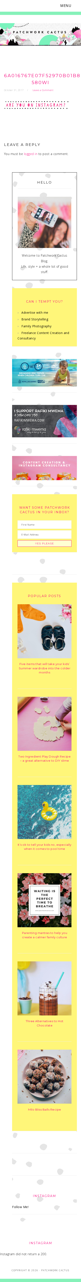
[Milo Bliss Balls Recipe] (44, 1102)
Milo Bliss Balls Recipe (44, 1109)
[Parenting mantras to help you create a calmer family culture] (44, 926)
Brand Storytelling (34, 319)
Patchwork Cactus (40, 35)
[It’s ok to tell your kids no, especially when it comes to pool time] (44, 838)
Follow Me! (20, 1207)
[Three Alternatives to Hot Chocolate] (44, 1014)
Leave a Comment (43, 90)
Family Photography (36, 326)
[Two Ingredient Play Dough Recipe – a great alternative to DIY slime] (44, 750)
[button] (68, 5)
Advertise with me (34, 312)
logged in (31, 154)
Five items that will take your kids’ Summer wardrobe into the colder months (45, 668)
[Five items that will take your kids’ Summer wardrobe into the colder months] (44, 657)
